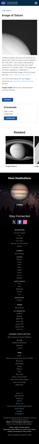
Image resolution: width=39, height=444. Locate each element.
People (19, 366)
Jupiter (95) (19, 318)
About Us (19, 393)
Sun (19, 235)
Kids (19, 371)
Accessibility (19, 414)
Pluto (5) (19, 329)
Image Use (19, 403)
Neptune (19, 278)
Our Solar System (19, 233)
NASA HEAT (19, 385)
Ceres (19, 286)
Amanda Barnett (24, 427)
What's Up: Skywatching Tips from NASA (19, 358)
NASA (2, 3)
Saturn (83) (19, 321)
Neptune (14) (19, 327)
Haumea (19, 291)
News (19, 355)
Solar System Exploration (11, 3)
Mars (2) (19, 316)
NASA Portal (19, 408)
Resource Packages (19, 382)
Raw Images (6, 10)
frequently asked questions (23, 81)
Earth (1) (19, 313)
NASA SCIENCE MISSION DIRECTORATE (19, 406)
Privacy (19, 401)
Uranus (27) (19, 324)
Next (35, 194)
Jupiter (19, 205)
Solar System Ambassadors (19, 379)
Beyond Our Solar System (19, 243)
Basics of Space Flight (19, 377)
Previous (4, 194)
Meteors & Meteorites (19, 343)
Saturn (19, 272)
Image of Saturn (11, 166)
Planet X (19, 300)
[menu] (36, 3)
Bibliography (19, 396)
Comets (19, 348)
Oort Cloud (19, 241)
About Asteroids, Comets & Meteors (19, 337)
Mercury (19, 259)
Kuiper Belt (19, 238)
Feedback (19, 398)
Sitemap (19, 411)
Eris (19, 294)
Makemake (19, 289)
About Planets (19, 253)
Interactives (19, 374)
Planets (19, 251)
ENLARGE (7, 99)
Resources (19, 361)
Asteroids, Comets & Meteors (19, 334)
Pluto (19, 283)
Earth (19, 264)
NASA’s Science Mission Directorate (19, 424)
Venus (20, 262)
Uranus (19, 275)
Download (10, 118)
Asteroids (19, 345)
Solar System (19, 230)
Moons (19, 305)
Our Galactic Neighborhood (11, 7)
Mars (19, 267)
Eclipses (19, 246)
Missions (19, 369)
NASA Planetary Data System (20, 75)
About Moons (19, 308)
